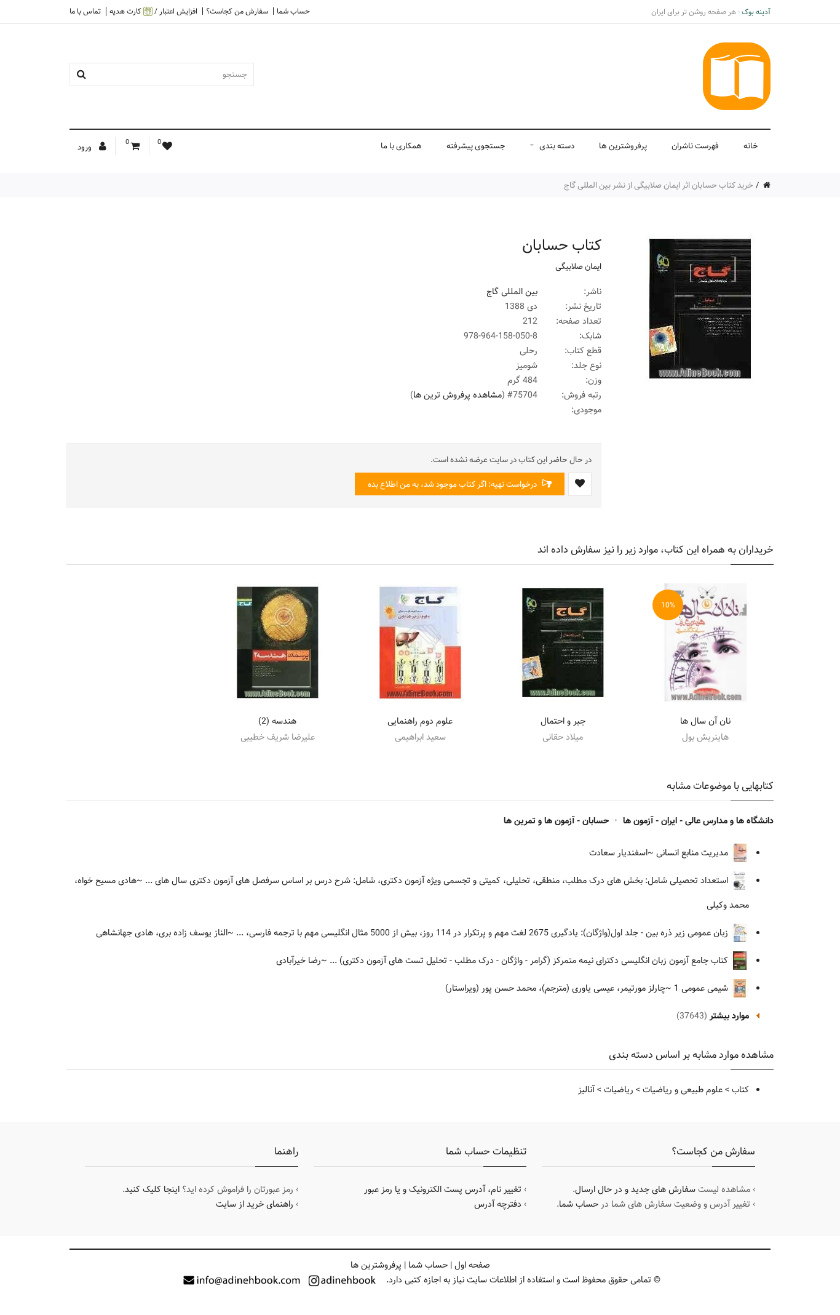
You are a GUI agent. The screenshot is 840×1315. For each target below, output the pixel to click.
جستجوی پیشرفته (475, 146)
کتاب (740, 1089)
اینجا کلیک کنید (152, 1189)
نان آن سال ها (705, 721)
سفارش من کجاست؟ (237, 11)
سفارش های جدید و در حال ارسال (635, 1189)
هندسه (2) (277, 721)
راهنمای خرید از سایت (254, 1204)
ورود (85, 147)
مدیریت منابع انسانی (693, 852)
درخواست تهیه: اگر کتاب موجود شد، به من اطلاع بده (453, 484)
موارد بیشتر (729, 1016)
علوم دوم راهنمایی (420, 721)
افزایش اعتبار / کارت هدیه (153, 11)
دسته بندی (556, 146)
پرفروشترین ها (623, 146)
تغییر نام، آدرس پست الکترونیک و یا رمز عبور (442, 1189)
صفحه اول (472, 1265)
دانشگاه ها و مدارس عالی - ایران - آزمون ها (698, 820)
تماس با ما (85, 11)
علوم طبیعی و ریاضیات (683, 1089)
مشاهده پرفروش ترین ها (457, 395)
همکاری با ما (401, 146)
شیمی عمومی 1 (702, 988)
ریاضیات (618, 1089)
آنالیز (586, 1089)
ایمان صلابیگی (578, 266)
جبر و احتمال (563, 721)
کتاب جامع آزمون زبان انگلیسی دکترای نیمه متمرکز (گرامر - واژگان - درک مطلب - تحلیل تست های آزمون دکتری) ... (530, 960)
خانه (750, 146)
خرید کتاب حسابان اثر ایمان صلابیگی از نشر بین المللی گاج (658, 185)
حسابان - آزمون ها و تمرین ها (556, 820)
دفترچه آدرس (497, 1204)
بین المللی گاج (511, 291)
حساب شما (293, 11)
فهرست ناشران (695, 146)
